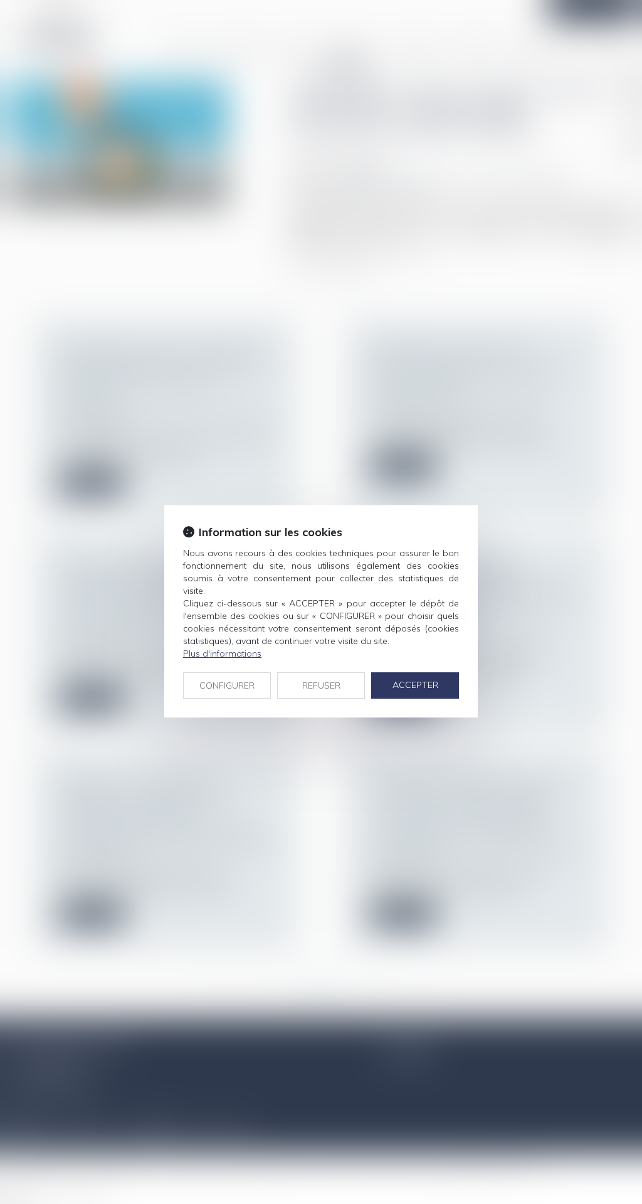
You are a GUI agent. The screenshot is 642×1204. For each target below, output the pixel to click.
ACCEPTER (415, 685)
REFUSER (321, 685)
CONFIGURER (227, 685)
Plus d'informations (222, 653)
